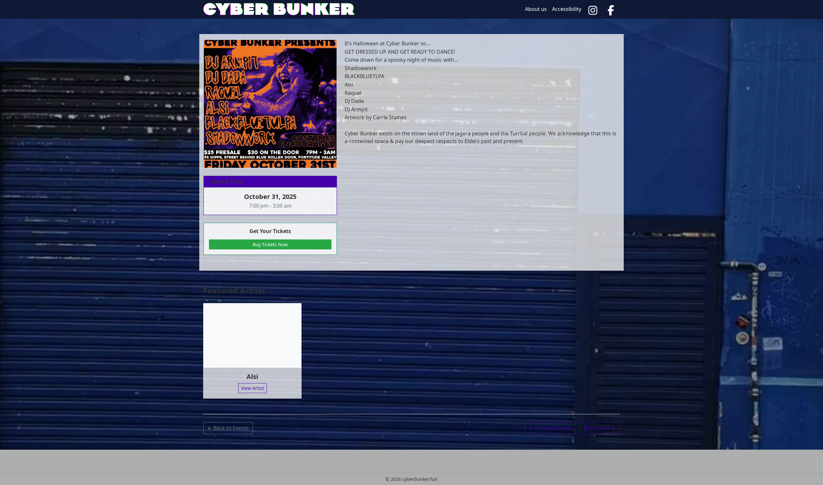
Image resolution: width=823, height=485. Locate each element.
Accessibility (566, 9)
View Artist (252, 388)
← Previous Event (550, 428)
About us (536, 9)
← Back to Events (228, 428)
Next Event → (599, 428)
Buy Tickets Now (270, 244)
